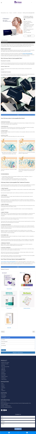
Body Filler (3, 365)
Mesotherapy (3, 373)
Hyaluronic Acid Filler (4, 363)
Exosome (2, 372)
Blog (2, 389)
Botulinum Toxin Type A (5, 362)
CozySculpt (3, 397)
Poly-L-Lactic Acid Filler (5, 366)
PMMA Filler (3, 369)
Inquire (28, 35)
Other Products (3, 379)
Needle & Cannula (4, 376)
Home (2, 383)
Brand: (3, 40)
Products (2, 386)
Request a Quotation (18, 352)
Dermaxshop (3, 394)
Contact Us (3, 390)
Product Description (5, 42)
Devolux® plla (3, 396)
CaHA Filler (3, 368)
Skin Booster (3, 370)
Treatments (3, 387)
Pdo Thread (3, 375)
